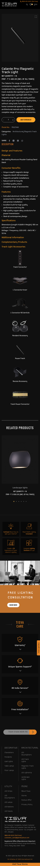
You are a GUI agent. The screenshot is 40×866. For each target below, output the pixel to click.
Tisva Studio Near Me (18, 732)
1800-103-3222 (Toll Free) (29, 1)
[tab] (7, 144)
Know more (13, 605)
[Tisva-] (9, 4)
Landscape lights (20, 488)
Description (7, 144)
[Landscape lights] (20, 459)
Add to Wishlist (25, 120)
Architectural (18, 132)
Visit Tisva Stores (20, 864)
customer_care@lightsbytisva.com (17, 838)
